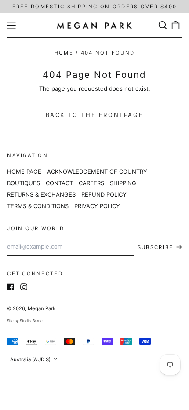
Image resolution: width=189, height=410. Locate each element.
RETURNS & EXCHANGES (41, 194)
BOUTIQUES (23, 183)
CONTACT (59, 183)
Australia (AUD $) (31, 359)
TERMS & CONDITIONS (38, 205)
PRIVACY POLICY (97, 205)
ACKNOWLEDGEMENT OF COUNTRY (97, 171)
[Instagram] (23, 286)
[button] (162, 25)
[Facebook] (10, 286)
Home (64, 53)
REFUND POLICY (104, 194)
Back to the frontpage (95, 114)
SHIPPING (123, 183)
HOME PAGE (24, 171)
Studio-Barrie (31, 320)
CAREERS (91, 183)
